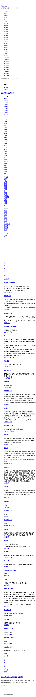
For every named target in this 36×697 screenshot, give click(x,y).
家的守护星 (6, 434)
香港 (5, 183)
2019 (5, 219)
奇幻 (5, 171)
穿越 (5, 153)
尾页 (5, 672)
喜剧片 (6, 25)
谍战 (5, 147)
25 (4, 666)
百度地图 (9, 677)
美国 (5, 187)
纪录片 (6, 37)
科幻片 (6, 29)
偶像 (5, 129)
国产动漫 (6, 57)
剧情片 (6, 35)
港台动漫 (6, 63)
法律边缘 (6, 540)
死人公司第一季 (8, 520)
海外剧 (6, 55)
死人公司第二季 (8, 510)
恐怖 (5, 165)
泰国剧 (6, 53)
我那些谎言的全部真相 (9, 282)
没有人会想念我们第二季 (10, 570)
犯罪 (5, 157)
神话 (5, 143)
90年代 (6, 226)
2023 (5, 213)
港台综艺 (6, 69)
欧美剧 (6, 47)
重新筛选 (11, 93)
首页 (5, 11)
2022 (5, 215)
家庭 (5, 125)
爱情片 (6, 27)
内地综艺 (6, 67)
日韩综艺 (6, 71)
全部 (5, 98)
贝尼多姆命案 (7, 296)
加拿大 (6, 205)
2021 (5, 216)
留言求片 (20, 677)
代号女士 (6, 579)
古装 (5, 135)
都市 (5, 123)
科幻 (5, 159)
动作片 (6, 23)
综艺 (5, 19)
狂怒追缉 (6, 448)
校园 (5, 151)
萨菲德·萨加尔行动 (8, 588)
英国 (5, 201)
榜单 (5, 21)
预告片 (6, 161)
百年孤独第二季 (8, 391)
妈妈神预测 (6, 381)
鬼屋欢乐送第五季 (8, 628)
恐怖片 (6, 31)
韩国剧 (6, 45)
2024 (5, 212)
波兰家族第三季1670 (9, 637)
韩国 (5, 189)
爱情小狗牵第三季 (8, 425)
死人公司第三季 (8, 501)
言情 (5, 121)
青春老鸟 (6, 529)
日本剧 (6, 51)
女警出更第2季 (7, 370)
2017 (5, 222)
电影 (5, 13)
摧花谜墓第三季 (8, 313)
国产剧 (6, 41)
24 (4, 665)
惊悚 (5, 167)
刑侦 (5, 139)
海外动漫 (6, 65)
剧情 (5, 169)
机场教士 (6, 408)
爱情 (5, 163)
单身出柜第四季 (8, 647)
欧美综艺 (6, 73)
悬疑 (5, 155)
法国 (5, 203)
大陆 (5, 181)
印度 (5, 199)
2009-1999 (7, 224)
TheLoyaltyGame (8, 560)
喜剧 (5, 131)
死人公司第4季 (7, 610)
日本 (5, 191)
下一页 (6, 670)
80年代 (6, 228)
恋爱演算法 (6, 361)
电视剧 (6, 15)
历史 (5, 133)
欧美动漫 (6, 61)
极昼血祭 (6, 486)
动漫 (5, 17)
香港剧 (6, 43)
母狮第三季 (6, 467)
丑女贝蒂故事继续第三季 (10, 326)
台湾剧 (6, 49)
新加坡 (6, 195)
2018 (5, 221)
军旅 (5, 145)
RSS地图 (14, 677)
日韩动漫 (6, 59)
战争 (5, 141)
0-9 (5, 276)
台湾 (5, 185)
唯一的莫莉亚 (7, 551)
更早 (5, 230)
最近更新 (6, 75)
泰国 (5, 193)
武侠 (5, 137)
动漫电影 (6, 39)
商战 (5, 149)
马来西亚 (6, 197)
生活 (5, 127)
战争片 (6, 33)
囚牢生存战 (6, 619)
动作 (5, 173)
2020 (5, 218)
